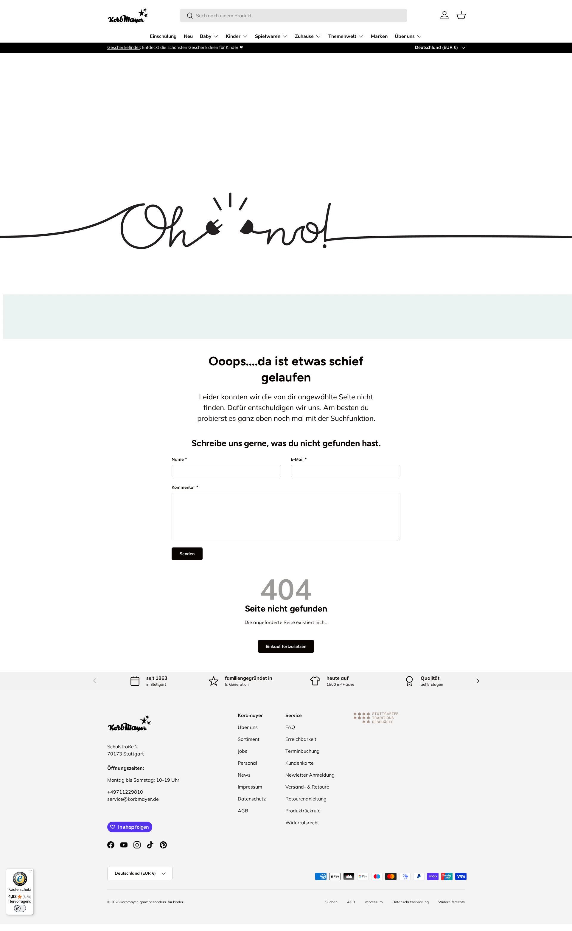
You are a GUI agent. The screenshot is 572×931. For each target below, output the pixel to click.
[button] (461, 15)
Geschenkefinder (123, 47)
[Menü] (30, 872)
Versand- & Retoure (307, 787)
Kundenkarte (299, 763)
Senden (187, 553)
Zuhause (304, 36)
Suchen (331, 902)
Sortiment (248, 739)
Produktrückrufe (303, 811)
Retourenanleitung (306, 799)
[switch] (20, 908)
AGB (243, 811)
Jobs (242, 751)
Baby (205, 36)
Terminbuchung (302, 751)
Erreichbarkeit (300, 739)
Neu (188, 36)
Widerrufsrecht (302, 823)
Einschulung (163, 36)
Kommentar (183, 487)
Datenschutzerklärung (410, 902)
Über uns (405, 36)
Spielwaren (267, 36)
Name (178, 459)
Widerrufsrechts (451, 902)
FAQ (290, 727)
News (244, 775)
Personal (247, 763)
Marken (379, 36)
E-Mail (297, 459)
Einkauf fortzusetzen (286, 646)
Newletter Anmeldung (310, 775)
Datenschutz (252, 799)
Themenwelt (342, 36)
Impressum (250, 787)
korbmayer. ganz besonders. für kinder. (152, 902)
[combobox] (293, 15)
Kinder (233, 36)
